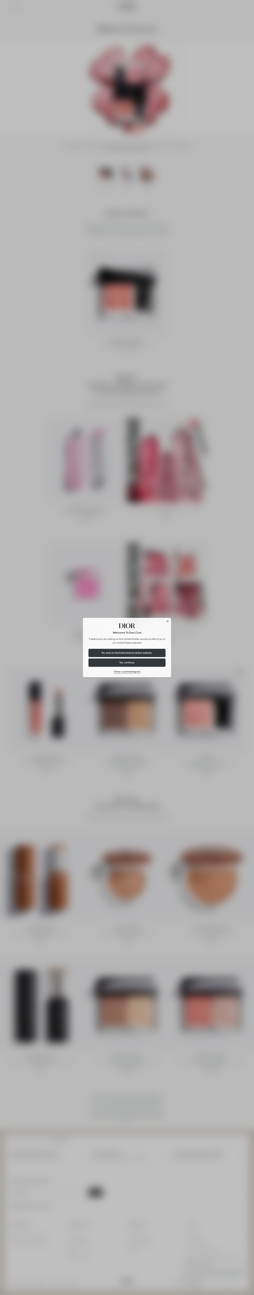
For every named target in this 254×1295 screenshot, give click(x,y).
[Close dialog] (168, 621)
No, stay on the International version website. (127, 652)
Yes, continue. (127, 662)
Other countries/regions (127, 671)
